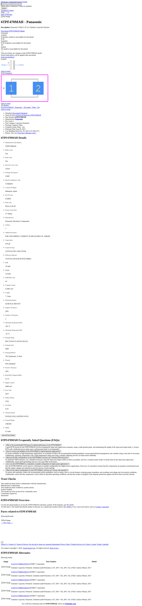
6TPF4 (68, 507)
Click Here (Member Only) (26, 133)
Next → (10, 523)
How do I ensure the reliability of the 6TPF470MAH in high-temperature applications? (33, 451)
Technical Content (7, 10)
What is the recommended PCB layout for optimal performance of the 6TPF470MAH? (33, 445)
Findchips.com (70, 604)
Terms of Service (22, 544)
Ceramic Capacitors (102, 507)
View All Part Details (8, 435)
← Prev (4, 523)
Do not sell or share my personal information (44, 544)
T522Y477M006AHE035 (20, 596)
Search (4, 8)
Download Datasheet (20, 113)
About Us (4, 544)
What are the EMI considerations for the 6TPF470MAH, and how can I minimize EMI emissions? (37, 457)
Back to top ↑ (54, 548)
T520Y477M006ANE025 (20, 580)
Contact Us (12, 544)
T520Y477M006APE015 (20, 572)
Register (9, 14)
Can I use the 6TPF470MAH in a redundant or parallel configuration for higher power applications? (37, 464)
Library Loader (91, 544)
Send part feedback (7, 57)
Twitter (99, 544)
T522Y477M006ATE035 (20, 564)
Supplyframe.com (29, 548)
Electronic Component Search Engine (14, 2)
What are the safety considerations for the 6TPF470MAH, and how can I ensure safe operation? (37, 470)
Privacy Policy (65, 544)
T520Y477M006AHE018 (20, 588)
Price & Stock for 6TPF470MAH (28, 115)
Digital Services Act (78, 544)
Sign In (3, 14)
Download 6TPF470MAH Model (13, 31)
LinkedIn (105, 544)
